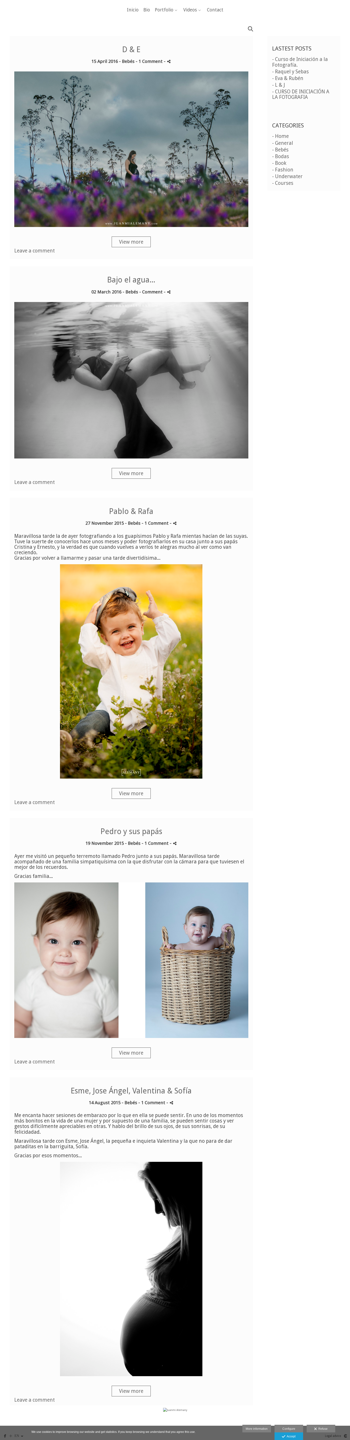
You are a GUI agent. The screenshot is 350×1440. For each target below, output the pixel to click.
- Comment (151, 292)
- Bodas (280, 156)
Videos (190, 10)
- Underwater (287, 176)
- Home (280, 136)
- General (282, 143)
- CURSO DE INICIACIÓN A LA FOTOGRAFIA (300, 94)
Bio (146, 10)
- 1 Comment (150, 61)
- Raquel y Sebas (290, 72)
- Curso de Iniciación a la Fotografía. (300, 62)
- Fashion (282, 170)
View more (131, 242)
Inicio (133, 10)
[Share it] (169, 61)
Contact (215, 10)
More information (257, 1428)
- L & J (278, 85)
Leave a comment (34, 251)
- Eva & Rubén (287, 78)
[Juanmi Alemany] (175, 1418)
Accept (290, 1436)
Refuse (322, 1428)
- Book (279, 163)
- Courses (282, 183)
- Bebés (280, 150)
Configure (288, 1428)
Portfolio (164, 10)
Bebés (128, 61)
